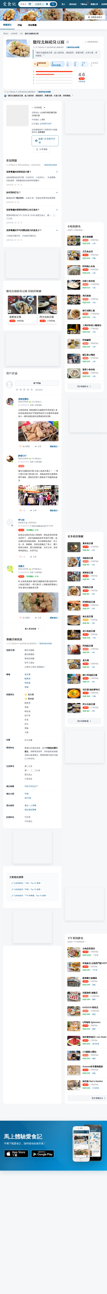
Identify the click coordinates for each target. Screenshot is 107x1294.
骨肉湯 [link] (27, 683)
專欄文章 (94, 4)
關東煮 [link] (27, 678)
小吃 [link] (68, 64)
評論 (20, 25)
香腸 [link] (26, 687)
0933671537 (46, 123)
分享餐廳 (43, 149)
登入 (63, 4)
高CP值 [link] (28, 798)
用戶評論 (11, 373)
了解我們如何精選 (72, 47)
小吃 (21, 34)
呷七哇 (21, 520)
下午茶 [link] (83, 64)
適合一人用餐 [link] (30, 805)
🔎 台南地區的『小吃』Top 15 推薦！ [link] (26, 883)
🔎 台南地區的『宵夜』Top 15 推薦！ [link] (26, 889)
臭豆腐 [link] (27, 674)
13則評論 (81, 81)
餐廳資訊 (7, 25)
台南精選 (14, 34)
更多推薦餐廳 (82, 721)
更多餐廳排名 (82, 386)
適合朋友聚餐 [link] (30, 809)
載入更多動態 (30, 629)
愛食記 (5, 34)
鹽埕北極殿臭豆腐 (48, 42)
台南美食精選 (41, 64)
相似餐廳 (32, 25)
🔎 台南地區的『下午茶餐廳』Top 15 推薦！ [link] (29, 895)
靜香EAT (22, 456)
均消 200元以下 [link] (31, 786)
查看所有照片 (96, 17)
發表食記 (73, 4)
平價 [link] (26, 794)
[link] (94, 243)
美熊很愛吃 (23, 399)
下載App (83, 4)
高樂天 (21, 566)
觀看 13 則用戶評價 (47, 141)
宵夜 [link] (75, 64)
